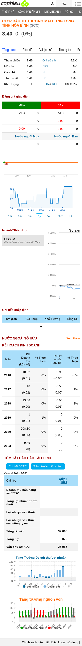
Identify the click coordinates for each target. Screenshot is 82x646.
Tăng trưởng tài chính (47, 466)
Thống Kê (8, 12)
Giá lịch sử (45, 49)
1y (39, 216)
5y (48, 216)
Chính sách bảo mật (35, 642)
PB (44, 78)
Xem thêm (73, 338)
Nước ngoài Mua (27, 136)
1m (10, 216)
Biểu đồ (27, 49)
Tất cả (59, 216)
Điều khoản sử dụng (64, 642)
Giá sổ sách (50, 60)
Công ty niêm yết (29, 12)
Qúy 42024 (63, 480)
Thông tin (65, 49)
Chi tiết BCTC (18, 466)
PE (44, 72)
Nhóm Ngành (52, 12)
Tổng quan (9, 49)
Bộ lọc (69, 12)
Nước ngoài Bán (66, 136)
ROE (55, 84)
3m (20, 216)
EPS (45, 66)
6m (30, 216)
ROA (45, 84)
